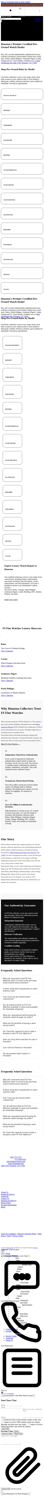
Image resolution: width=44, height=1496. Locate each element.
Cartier (18, 1260)
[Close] (34, 1395)
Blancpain (20, 1327)
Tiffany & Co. (24, 1316)
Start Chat (5, 1429)
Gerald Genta (23, 1322)
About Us (4, 1192)
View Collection (7, 651)
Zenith (17, 1298)
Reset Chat (18, 1434)
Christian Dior (24, 1300)
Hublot (18, 1276)
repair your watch (10, 600)
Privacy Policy (18, 1236)
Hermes (19, 1287)
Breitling (19, 1269)
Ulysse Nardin (24, 1282)
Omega (18, 1271)
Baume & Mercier (27, 1305)
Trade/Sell (4, 1196)
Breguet (19, 1307)
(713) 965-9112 (20, 1159)
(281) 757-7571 (16, 1157)
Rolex (17, 1258)
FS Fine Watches (10, 1247)
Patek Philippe (24, 1262)
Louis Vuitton (23, 1302)
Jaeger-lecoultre (25, 1291)
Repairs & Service (7, 1194)
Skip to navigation (8, 2)
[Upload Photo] (22, 1487)
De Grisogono (24, 1293)
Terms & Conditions (8, 1234)
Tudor (17, 1280)
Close (16, 1431)
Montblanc (21, 1320)
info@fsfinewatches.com (15, 1161)
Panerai (18, 1278)
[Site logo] (22, 16)
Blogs (3, 1207)
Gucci (17, 1311)
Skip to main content (22, 2)
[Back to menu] (2, 1395)
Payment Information (9, 1205)
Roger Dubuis (24, 1314)
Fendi (17, 1309)
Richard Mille (23, 1325)
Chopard (19, 1296)
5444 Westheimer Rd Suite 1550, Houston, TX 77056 (20, 62)
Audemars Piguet (26, 1264)
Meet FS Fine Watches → (10, 744)
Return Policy (6, 1203)
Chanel (18, 1289)
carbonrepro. (35, 1247)
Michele (19, 1318)
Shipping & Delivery (8, 1201)
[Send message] (2, 1491)
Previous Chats (7, 1434)
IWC (16, 1273)
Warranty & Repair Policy (26, 1234)
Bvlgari (18, 1285)
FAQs (9, 1236)
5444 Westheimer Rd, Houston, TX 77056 (20, 315)
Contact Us (5, 1199)
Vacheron (20, 1267)
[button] (22, 1369)
